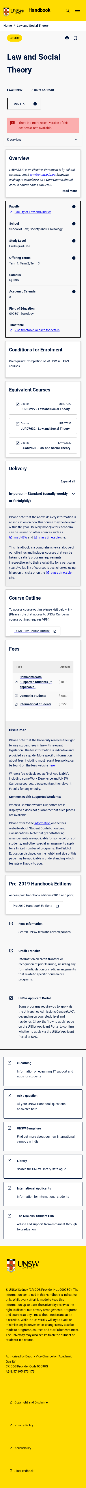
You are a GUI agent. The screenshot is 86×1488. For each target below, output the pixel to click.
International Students (35, 704)
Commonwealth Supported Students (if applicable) (36, 682)
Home (8, 25)
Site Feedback (24, 1471)
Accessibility (23, 1448)
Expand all (68, 481)
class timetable (49, 537)
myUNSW (20, 537)
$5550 (63, 696)
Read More (69, 191)
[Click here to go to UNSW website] (14, 12)
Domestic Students (33, 696)
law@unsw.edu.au (42, 174)
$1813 (63, 682)
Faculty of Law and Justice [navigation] (33, 212)
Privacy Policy (24, 1425)
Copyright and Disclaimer (32, 1402)
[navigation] (35, 631)
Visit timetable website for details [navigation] (37, 330)
